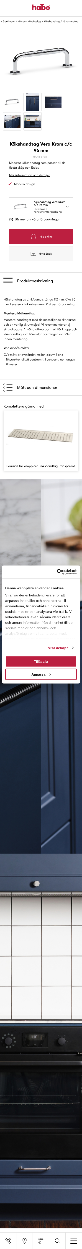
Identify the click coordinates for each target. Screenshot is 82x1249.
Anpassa (38, 674)
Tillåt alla (41, 661)
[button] (57, 1241)
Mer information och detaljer (29, 175)
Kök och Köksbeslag (29, 21)
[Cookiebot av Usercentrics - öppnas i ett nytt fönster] (58, 572)
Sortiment (9, 21)
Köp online (46, 236)
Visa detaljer (58, 648)
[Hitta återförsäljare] (24, 1241)
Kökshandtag (52, 21)
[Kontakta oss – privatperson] (8, 1241)
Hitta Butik (45, 253)
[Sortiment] (41, 1241)
